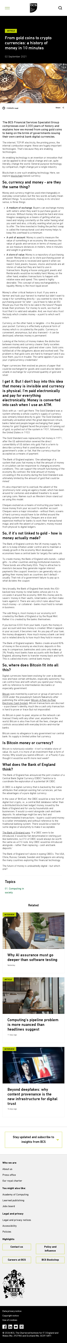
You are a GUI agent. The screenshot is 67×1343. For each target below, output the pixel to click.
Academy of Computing (15, 1194)
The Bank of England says (16, 833)
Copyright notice (10, 1316)
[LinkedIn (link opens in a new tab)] (10, 1327)
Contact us (16, 1247)
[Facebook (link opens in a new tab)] (4, 1327)
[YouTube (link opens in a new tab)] (16, 1327)
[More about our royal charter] (14, 1283)
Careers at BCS (17, 1260)
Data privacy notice (11, 1311)
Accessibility (9, 1226)
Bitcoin (6, 694)
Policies (6, 1232)
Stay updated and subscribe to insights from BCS (33, 1140)
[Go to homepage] (33, 8)
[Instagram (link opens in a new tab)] (22, 1327)
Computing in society (14, 890)
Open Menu (7, 8)
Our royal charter (12, 1181)
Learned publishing (13, 1200)
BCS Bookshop (50, 1260)
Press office (9, 1175)
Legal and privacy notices (16, 1220)
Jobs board (8, 1206)
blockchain (17, 176)
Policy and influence (50, 1249)
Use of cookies (9, 1320)
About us (7, 1169)
